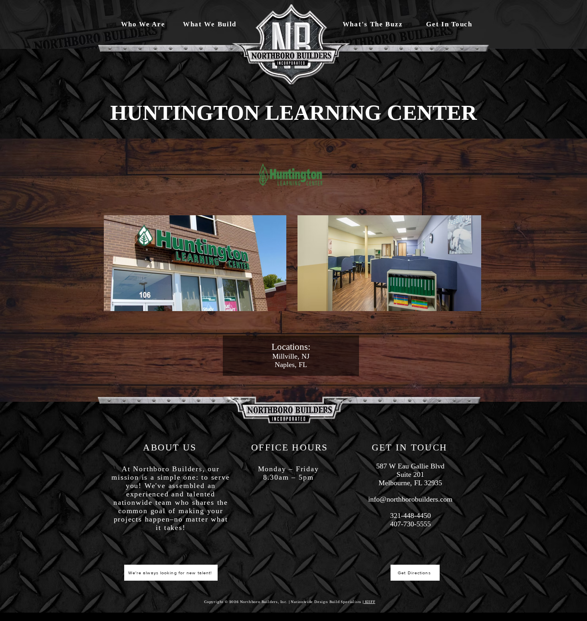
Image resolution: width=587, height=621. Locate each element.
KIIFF (369, 602)
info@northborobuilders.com (410, 499)
